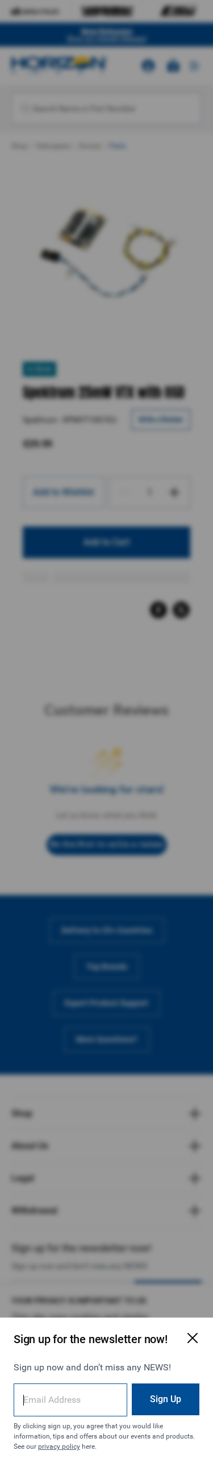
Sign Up (165, 1399)
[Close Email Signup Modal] (192, 1338)
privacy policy (59, 1446)
